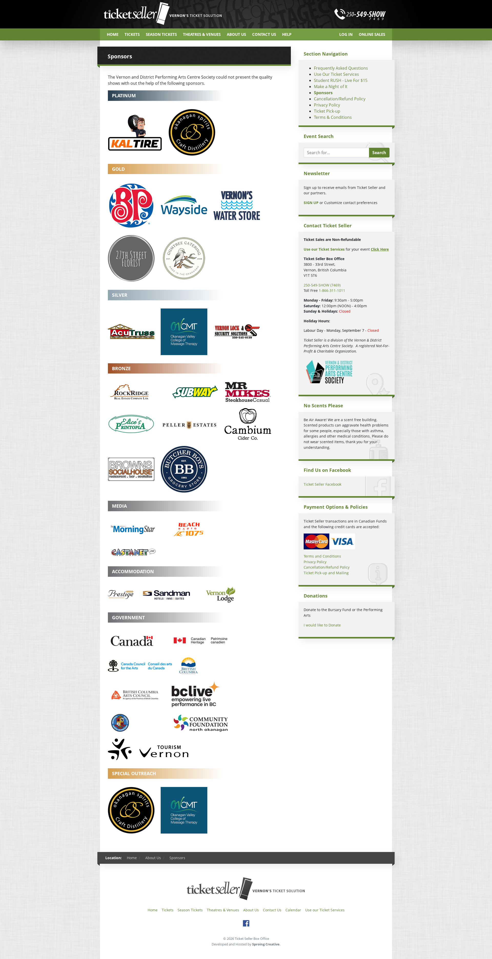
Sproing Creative (266, 944)
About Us (236, 34)
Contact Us (264, 34)
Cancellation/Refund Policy (339, 99)
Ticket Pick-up (327, 111)
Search (379, 152)
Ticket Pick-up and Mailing (326, 572)
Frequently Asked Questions (341, 68)
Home (112, 34)
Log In (346, 34)
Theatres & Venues (202, 34)
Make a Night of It (330, 86)
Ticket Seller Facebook (322, 484)
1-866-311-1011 (332, 290)
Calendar (293, 910)
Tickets (132, 34)
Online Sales (372, 34)
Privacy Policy (327, 105)
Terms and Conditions (322, 556)
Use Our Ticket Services (336, 74)
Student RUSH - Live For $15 (340, 80)
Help (286, 34)
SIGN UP (311, 202)
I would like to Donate (322, 625)
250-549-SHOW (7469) (322, 285)
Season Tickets (161, 34)
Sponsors (323, 92)
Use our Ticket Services (325, 910)
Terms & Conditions (333, 117)
